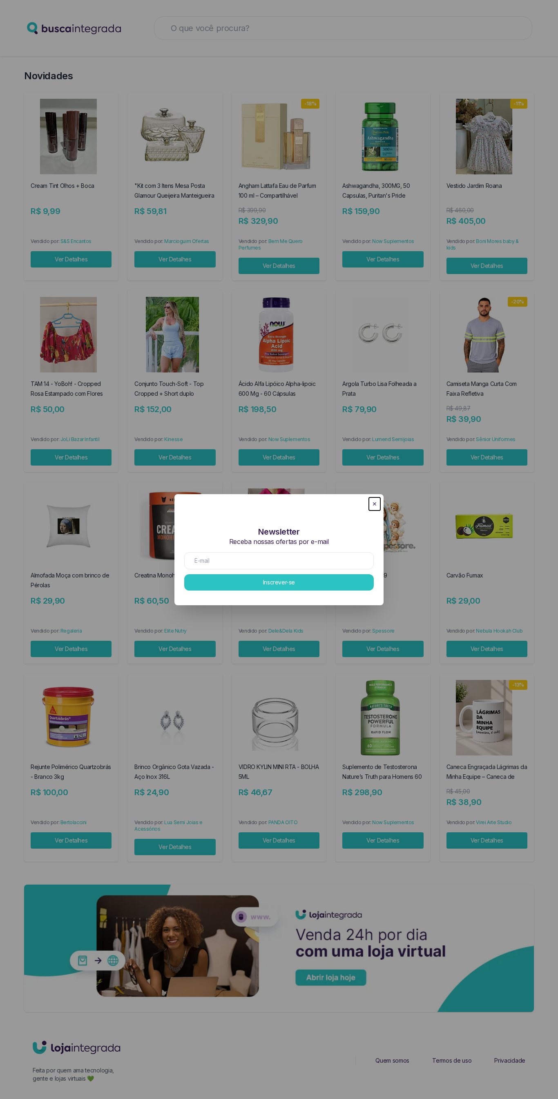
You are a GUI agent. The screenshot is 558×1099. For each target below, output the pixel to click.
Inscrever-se (279, 582)
